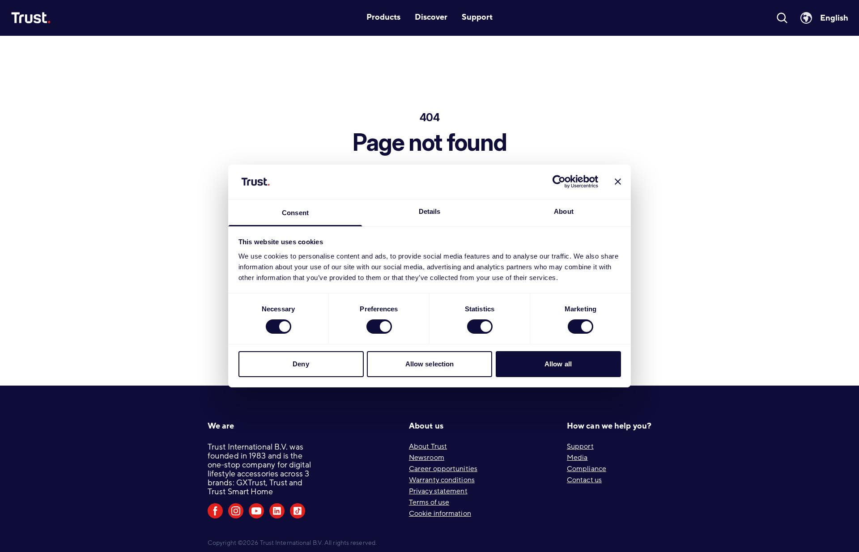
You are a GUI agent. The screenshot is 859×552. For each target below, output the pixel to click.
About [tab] (564, 211)
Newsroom (426, 458)
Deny (301, 364)
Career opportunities (443, 469)
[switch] (379, 326)
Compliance (586, 469)
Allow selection (429, 364)
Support (580, 446)
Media (577, 458)
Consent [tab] (295, 213)
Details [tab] (430, 211)
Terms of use (429, 502)
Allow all (558, 364)
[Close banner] (618, 181)
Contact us (584, 480)
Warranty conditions (442, 480)
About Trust (428, 446)
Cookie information (440, 513)
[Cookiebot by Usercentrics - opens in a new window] (559, 181)
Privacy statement (438, 491)
